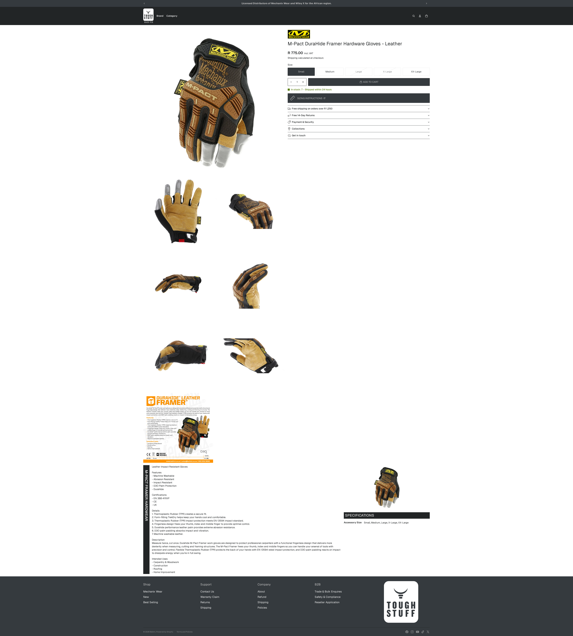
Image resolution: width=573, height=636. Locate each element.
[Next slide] (426, 3)
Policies (262, 607)
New (146, 597)
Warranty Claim (209, 597)
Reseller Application (327, 602)
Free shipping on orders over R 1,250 (312, 108)
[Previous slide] (144, 3)
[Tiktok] (423, 632)
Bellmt (152, 632)
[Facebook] (407, 632)
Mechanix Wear (152, 591)
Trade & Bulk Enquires (328, 591)
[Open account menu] (420, 16)
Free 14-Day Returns (303, 115)
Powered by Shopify (164, 632)
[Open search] (413, 16)
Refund (262, 597)
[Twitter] (428, 632)
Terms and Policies (184, 632)
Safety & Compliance (328, 597)
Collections (298, 128)
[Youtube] (417, 632)
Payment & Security (303, 122)
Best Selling (150, 602)
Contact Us (207, 591)
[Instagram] (412, 632)
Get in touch (298, 135)
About (261, 591)
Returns (205, 602)
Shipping (205, 607)
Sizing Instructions (310, 98)
